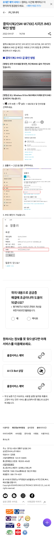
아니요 (35, 318)
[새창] (10, 511)
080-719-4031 (16, 474)
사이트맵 (18, 434)
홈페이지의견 (42, 428)
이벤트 (36, 434)
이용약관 (6, 428)
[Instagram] (23, 496)
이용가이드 (45, 434)
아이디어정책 (7, 434)
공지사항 (27, 434)
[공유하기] (49, 33)
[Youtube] (5, 496)
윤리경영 (31, 428)
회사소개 (6, 439)
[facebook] (32, 496)
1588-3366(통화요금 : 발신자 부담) (23, 471)
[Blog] (14, 496)
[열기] (47, 522)
